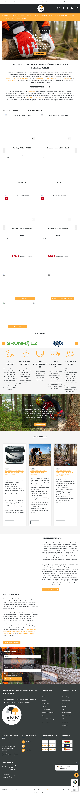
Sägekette (31, 91)
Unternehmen (40, 424)
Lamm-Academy (46, 722)
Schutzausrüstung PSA (62, 298)
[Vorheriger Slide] (4, 40)
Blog (43, 715)
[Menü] (77, 780)
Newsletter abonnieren (13, 679)
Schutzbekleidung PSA (26, 633)
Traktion (17, 327)
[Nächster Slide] (75, 40)
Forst (25, 298)
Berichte (44, 706)
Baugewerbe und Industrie (35, 97)
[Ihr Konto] (72, 8)
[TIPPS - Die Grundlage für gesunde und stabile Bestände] (40, 455)
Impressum (65, 725)
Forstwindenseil (65, 78)
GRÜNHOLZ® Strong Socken (58, 228)
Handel (25, 631)
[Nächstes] (76, 150)
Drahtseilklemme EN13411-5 (22, 148)
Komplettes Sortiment (50, 590)
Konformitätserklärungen (48, 719)
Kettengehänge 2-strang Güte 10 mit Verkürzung (58, 149)
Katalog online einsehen (48, 712)
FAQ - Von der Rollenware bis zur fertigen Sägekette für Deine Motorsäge (14, 472)
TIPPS (33, 468)
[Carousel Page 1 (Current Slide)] (38, 58)
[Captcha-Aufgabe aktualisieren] (37, 661)
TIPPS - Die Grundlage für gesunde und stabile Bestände (38, 472)
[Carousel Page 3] (41, 58)
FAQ (7, 468)
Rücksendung (65, 697)
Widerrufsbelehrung (67, 715)
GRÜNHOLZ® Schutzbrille (22, 228)
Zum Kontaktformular (9, 756)
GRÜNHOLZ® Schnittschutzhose (17, 78)
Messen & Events (46, 709)
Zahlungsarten (65, 706)
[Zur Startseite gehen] (40, 8)
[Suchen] (63, 8)
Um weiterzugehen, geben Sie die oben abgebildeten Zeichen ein (21, 667)
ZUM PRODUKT (40, 53)
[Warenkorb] (77, 8)
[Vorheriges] (4, 150)
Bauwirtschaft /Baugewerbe (12, 631)
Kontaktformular (66, 700)
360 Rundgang (45, 703)
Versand (64, 703)
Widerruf (64, 719)
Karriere (44, 700)
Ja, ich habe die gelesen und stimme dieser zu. (23, 674)
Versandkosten (52, 790)
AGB (63, 709)
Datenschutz (65, 722)
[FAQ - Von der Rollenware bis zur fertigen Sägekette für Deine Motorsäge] (14, 455)
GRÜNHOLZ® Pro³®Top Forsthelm (45, 78)
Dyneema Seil (10, 80)
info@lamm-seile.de (11, 754)
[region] (40, 40)
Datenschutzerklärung (24, 674)
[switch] (74, 790)
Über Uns (44, 697)
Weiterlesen (9, 522)
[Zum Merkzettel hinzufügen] (33, 138)
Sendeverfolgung (66, 712)
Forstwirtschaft (30, 629)
